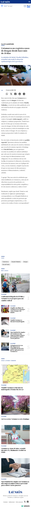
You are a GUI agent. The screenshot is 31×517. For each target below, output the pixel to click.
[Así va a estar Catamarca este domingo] (15, 405)
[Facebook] (15, 94)
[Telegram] (24, 94)
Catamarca (5, 261)
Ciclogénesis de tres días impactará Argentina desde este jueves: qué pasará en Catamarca (17, 348)
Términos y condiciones (13, 497)
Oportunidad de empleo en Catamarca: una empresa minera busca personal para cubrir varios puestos (17, 335)
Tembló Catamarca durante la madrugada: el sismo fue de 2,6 (12, 389)
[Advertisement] (15, 24)
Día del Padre (6, 264)
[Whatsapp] (7, 94)
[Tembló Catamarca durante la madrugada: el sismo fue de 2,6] (15, 373)
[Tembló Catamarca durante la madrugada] (5, 321)
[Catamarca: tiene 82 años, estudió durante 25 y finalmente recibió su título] (15, 434)
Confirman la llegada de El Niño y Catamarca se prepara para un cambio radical (12, 299)
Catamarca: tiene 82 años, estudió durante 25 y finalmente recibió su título (13, 450)
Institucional (12, 502)
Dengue (25, 261)
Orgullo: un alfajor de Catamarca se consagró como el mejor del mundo (17, 310)
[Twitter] (11, 94)
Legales (21, 497)
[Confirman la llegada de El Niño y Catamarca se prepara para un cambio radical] (15, 283)
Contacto (5, 502)
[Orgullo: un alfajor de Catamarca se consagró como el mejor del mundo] (5, 309)
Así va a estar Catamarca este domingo (15, 419)
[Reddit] (20, 94)
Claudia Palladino (16, 261)
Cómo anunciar (19, 502)
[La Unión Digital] (5, 2)
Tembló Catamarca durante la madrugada (17, 320)
